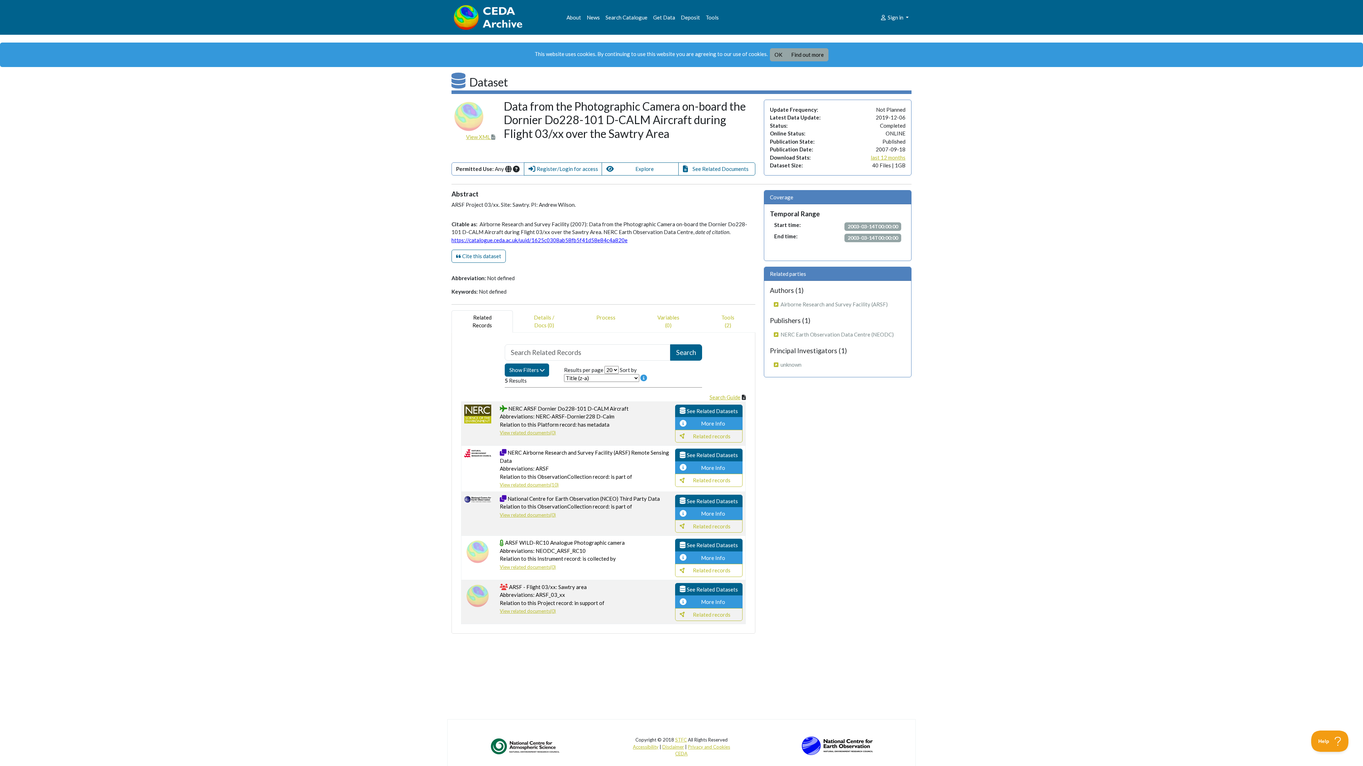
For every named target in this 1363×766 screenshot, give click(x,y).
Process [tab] (605, 317)
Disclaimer (673, 747)
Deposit (690, 17)
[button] (563, 169)
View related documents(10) (529, 485)
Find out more (807, 54)
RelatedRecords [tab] (482, 321)
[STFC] (837, 745)
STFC (681, 740)
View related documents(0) (528, 432)
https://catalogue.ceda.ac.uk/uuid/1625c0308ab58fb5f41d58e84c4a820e (539, 240)
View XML (478, 137)
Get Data (664, 17)
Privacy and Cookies (709, 747)
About (573, 17)
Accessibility (645, 747)
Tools (712, 17)
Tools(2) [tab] (727, 321)
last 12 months (888, 157)
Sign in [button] (895, 17)
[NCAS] (525, 746)
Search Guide (725, 397)
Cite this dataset (481, 256)
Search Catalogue (626, 17)
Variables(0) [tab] (668, 321)
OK (778, 54)
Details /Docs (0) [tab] (544, 321)
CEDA (681, 753)
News (593, 17)
